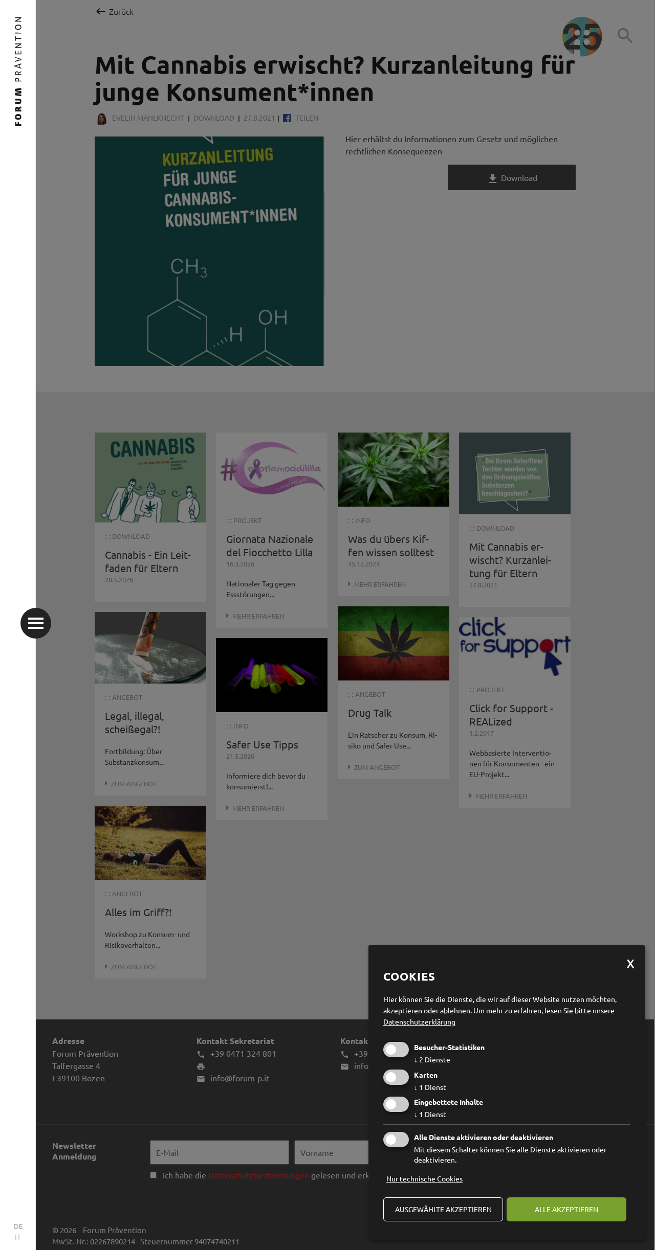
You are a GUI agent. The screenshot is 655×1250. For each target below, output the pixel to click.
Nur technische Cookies (424, 1178)
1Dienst (430, 1087)
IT (18, 1236)
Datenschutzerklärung (419, 1021)
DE (18, 1226)
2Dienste (432, 1059)
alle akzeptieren (566, 1209)
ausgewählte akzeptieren (443, 1209)
